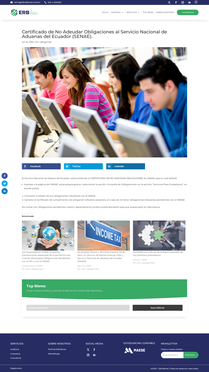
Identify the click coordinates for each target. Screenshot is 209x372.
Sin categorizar (43, 42)
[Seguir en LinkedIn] (189, 2)
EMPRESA (116, 12)
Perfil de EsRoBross (57, 349)
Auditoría (14, 349)
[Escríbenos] (196, 2)
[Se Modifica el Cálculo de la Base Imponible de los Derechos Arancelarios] (159, 236)
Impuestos (15, 354)
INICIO (105, 12)
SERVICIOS (132, 12)
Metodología (54, 354)
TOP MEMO (148, 12)
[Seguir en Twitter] (169, 2)
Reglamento (16, 368)
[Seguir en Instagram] (182, 2)
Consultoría (15, 358)
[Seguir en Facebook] (176, 2)
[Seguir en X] (88, 349)
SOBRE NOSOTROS (165, 12)
